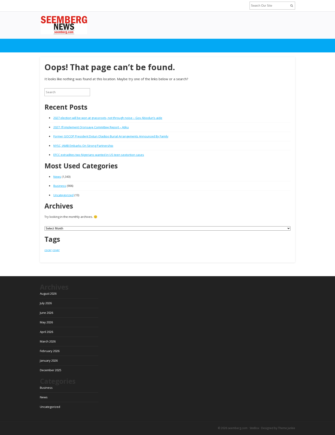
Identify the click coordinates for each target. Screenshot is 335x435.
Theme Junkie (286, 428)
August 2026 (48, 293)
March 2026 (48, 341)
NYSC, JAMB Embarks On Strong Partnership (83, 146)
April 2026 (46, 332)
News (57, 177)
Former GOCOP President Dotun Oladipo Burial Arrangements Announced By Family (110, 136)
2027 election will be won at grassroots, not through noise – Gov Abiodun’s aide (107, 118)
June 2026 (46, 313)
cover (56, 250)
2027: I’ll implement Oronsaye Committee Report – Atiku (91, 127)
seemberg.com (237, 428)
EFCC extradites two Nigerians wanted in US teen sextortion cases (98, 155)
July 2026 (46, 303)
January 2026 (49, 360)
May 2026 (46, 322)
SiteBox (254, 428)
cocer (48, 250)
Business (59, 186)
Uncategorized (63, 195)
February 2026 (49, 351)
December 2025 (50, 370)
